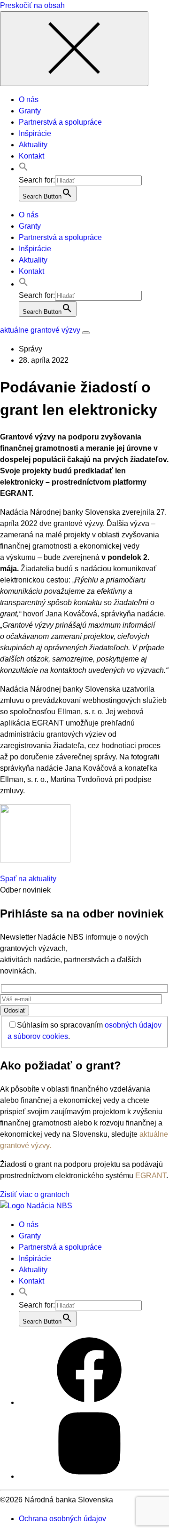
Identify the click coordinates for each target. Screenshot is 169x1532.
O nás (28, 100)
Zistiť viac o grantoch (34, 1194)
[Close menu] (74, 48)
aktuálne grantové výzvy (40, 330)
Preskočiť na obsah (32, 5)
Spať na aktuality (28, 879)
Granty (30, 111)
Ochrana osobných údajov (62, 1519)
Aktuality (33, 145)
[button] (23, 169)
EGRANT (150, 1176)
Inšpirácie (35, 133)
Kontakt (31, 156)
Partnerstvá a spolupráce (60, 122)
